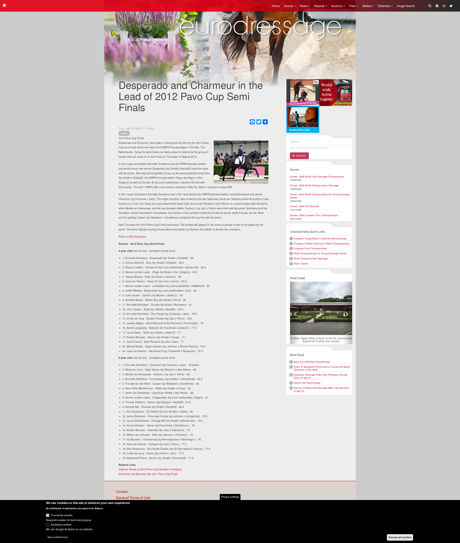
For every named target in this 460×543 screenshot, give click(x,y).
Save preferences (57, 536)
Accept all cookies (399, 537)
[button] (294, 313)
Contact (122, 491)
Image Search (406, 6)
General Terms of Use (133, 497)
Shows (124, 133)
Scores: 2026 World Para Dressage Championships (317, 176)
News (304, 6)
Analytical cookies (61, 524)
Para (352, 6)
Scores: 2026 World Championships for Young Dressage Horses (319, 196)
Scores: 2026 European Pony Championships (314, 215)
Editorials (384, 6)
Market (367, 6)
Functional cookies (61, 515)
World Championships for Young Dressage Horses (320, 253)
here (171, 251)
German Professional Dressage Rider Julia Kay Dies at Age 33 (321, 389)
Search (300, 155)
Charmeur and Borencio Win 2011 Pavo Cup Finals (148, 474)
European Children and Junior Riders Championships (321, 243)
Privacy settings (230, 497)
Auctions (337, 6)
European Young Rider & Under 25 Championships (320, 238)
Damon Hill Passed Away (307, 382)
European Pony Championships (310, 248)
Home (276, 6)
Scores (289, 6)
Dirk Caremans (137, 236)
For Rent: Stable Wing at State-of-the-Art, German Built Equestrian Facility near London (321, 340)
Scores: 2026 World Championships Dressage (314, 185)
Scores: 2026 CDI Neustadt (304, 206)
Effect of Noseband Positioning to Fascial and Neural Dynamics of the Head (322, 368)
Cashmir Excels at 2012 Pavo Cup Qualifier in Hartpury (150, 469)
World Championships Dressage (311, 258)
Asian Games (301, 263)
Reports (319, 6)
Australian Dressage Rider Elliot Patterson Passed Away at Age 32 (320, 376)
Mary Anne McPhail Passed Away (312, 361)
